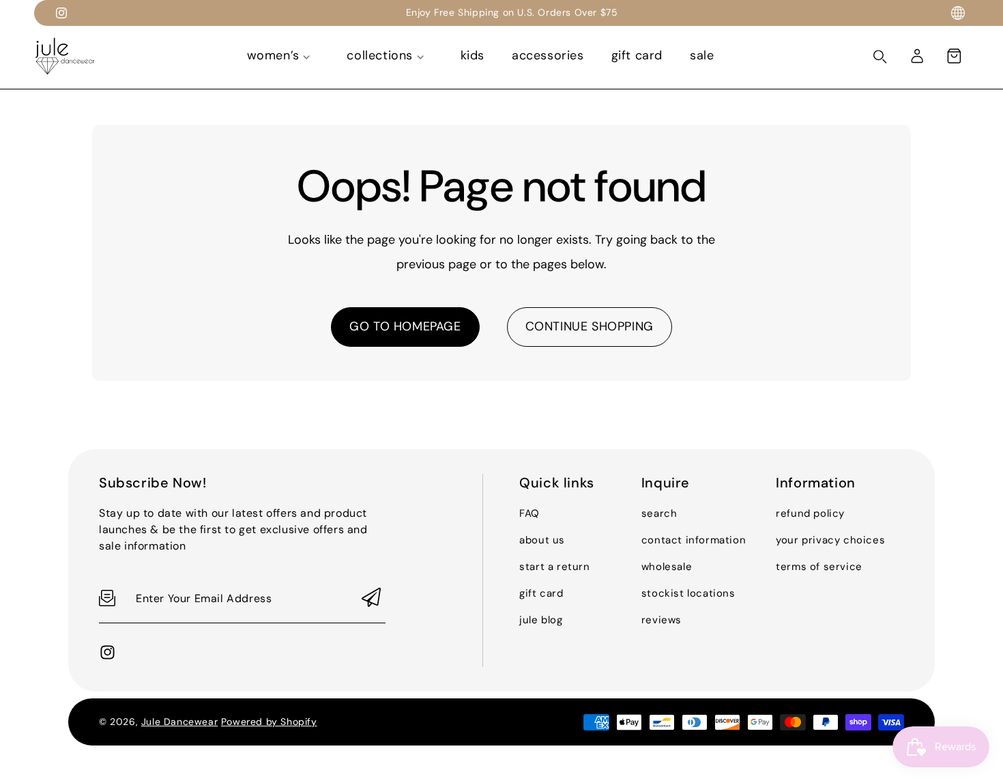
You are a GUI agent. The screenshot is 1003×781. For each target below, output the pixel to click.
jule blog (540, 620)
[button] (954, 55)
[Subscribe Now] (371, 598)
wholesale (666, 566)
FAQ (529, 513)
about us (542, 540)
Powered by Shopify (269, 721)
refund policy (810, 513)
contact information (693, 540)
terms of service (819, 566)
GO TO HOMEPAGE (405, 326)
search (659, 513)
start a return (554, 566)
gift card (541, 593)
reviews (661, 620)
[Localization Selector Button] (958, 12)
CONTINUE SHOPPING (589, 326)
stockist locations (688, 593)
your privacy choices (830, 540)
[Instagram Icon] (61, 13)
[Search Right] (880, 56)
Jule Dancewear (179, 721)
